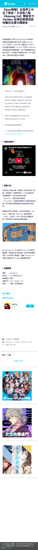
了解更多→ (10, 548)
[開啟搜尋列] (25, 3)
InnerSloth (24, 342)
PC (3, 345)
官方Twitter (8, 298)
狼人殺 (13, 345)
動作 (7, 345)
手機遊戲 (16, 339)
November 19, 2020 (13, 134)
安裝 (30, 306)
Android (16, 342)
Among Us (8, 342)
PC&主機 (8, 339)
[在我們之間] (19, 306)
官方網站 (6, 293)
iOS (31, 342)
